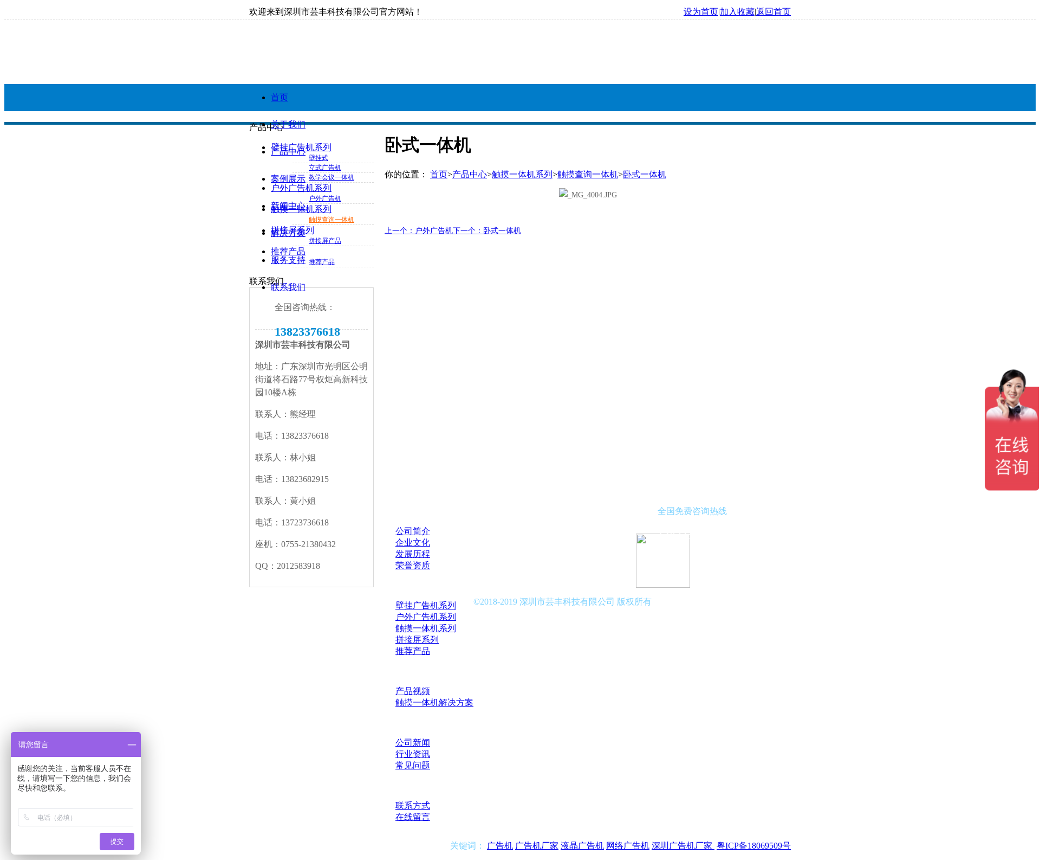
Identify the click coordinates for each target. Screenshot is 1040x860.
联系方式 (412, 805)
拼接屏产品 (325, 241)
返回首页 (773, 11)
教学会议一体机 (331, 177)
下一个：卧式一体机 (487, 231)
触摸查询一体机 (331, 219)
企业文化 (412, 542)
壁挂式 (318, 158)
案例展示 (288, 178)
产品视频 (412, 691)
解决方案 (288, 233)
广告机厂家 (536, 845)
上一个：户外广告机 (419, 231)
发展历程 (412, 554)
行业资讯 (412, 754)
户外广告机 (325, 198)
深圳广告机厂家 (683, 845)
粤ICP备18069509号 (754, 845)
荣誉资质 (412, 565)
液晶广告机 (582, 845)
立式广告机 (325, 167)
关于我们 (288, 124)
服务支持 (288, 260)
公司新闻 (412, 742)
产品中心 (288, 151)
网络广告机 (627, 845)
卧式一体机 (644, 174)
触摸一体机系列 (522, 174)
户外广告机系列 (425, 616)
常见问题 (412, 765)
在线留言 (412, 817)
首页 (279, 97)
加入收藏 (737, 11)
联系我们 (288, 287)
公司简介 (412, 531)
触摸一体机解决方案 (434, 702)
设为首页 (701, 11)
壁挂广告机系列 (425, 605)
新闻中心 (288, 205)
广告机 (500, 845)
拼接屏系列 (417, 639)
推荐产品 (322, 262)
